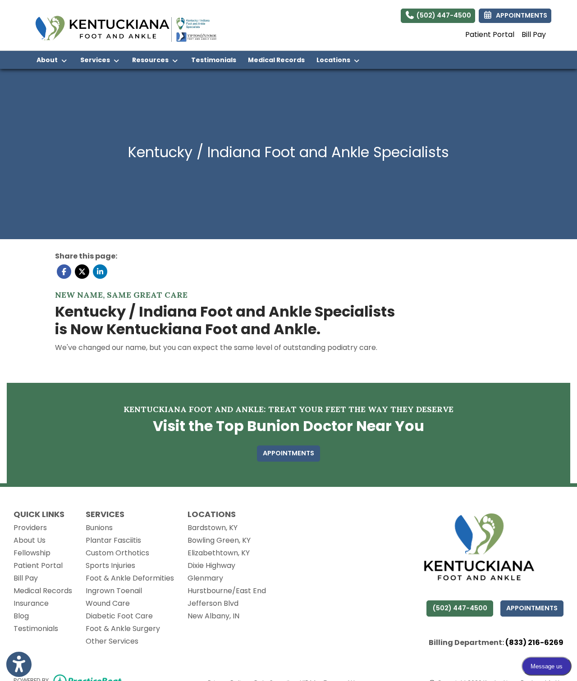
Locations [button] (334, 59)
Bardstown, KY (213, 527)
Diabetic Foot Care (119, 616)
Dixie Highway (211, 565)
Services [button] (96, 59)
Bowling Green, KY (219, 540)
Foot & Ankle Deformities (130, 578)
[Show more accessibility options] (19, 664)
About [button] (48, 59)
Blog (21, 616)
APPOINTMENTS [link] (520, 15)
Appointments (532, 608)
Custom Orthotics (117, 553)
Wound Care (108, 603)
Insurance (31, 603)
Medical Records (279, 59)
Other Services (112, 641)
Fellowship (32, 553)
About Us (30, 540)
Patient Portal (489, 34)
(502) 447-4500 (443, 15)
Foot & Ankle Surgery (123, 628)
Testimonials (213, 59)
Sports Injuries (110, 565)
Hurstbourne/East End (227, 591)
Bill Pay (534, 34)
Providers (30, 527)
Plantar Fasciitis (113, 540)
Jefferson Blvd (213, 603)
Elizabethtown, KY (219, 553)
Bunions (99, 527)
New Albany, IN (213, 616)
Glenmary (205, 578)
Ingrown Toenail (114, 591)
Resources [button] (151, 59)
